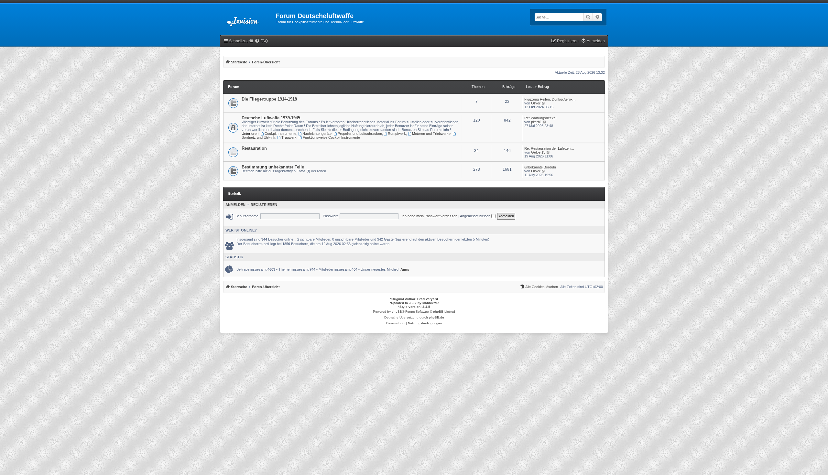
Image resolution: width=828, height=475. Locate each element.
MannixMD (430, 303)
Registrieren (264, 205)
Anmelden (235, 205)
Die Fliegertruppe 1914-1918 (269, 99)
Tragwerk (289, 137)
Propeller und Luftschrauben (360, 133)
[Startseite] (248, 17)
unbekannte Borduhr (540, 167)
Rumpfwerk (397, 133)
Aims (404, 269)
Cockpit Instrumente (280, 133)
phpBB (397, 311)
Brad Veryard (427, 299)
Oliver (535, 103)
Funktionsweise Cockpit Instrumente (331, 137)
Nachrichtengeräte (317, 133)
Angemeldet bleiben (475, 216)
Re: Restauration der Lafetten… (549, 148)
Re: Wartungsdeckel (540, 118)
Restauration (254, 148)
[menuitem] (261, 41)
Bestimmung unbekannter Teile (273, 167)
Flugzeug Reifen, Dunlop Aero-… (550, 99)
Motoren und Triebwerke (431, 133)
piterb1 (536, 122)
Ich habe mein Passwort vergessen (429, 216)
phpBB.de (436, 317)
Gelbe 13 (538, 152)
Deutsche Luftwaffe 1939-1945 (271, 117)
